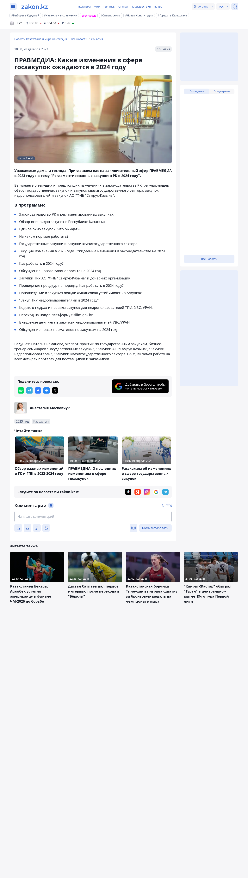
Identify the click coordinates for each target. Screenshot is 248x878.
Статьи (123, 6)
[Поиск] (234, 6)
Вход (168, 505)
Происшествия (141, 6)
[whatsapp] (20, 390)
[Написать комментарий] (93, 516)
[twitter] (55, 390)
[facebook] (37, 390)
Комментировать (155, 528)
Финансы (109, 6)
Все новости (79, 39)
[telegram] (29, 390)
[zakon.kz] (34, 6)
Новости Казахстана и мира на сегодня (40, 39)
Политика (84, 6)
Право (158, 6)
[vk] (46, 390)
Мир (97, 6)
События (97, 39)
